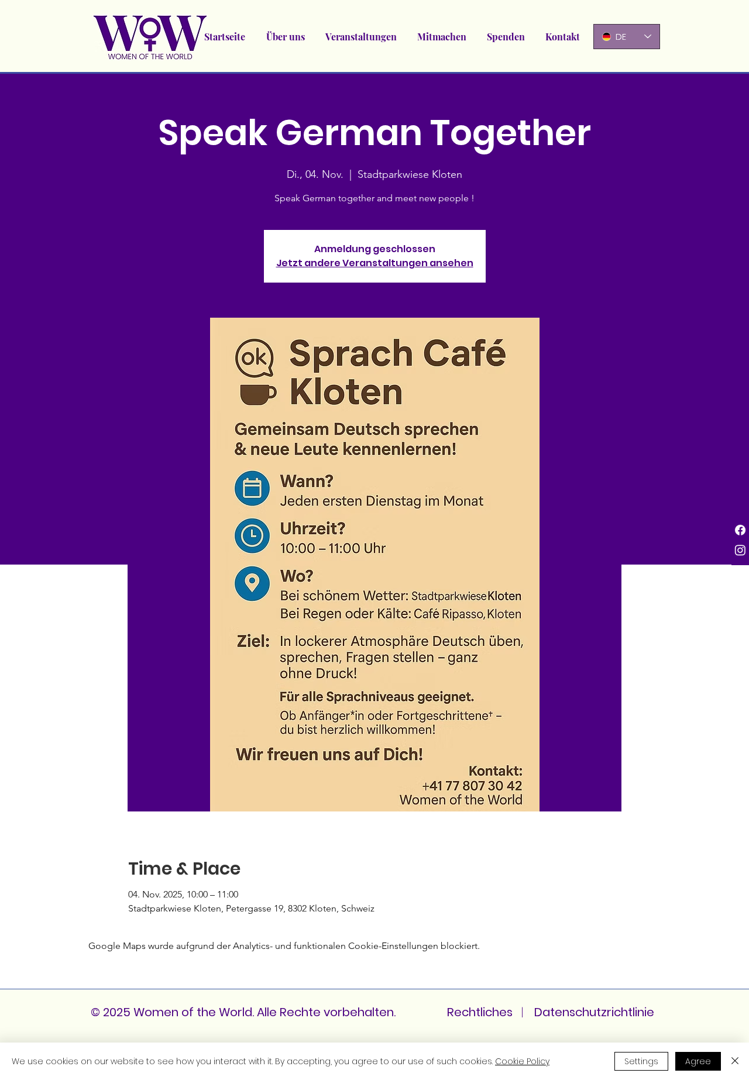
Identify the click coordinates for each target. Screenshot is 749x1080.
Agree (698, 1061)
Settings (641, 1061)
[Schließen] (735, 1061)
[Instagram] (740, 550)
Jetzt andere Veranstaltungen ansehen (374, 263)
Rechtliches (480, 1012)
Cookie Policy (522, 1061)
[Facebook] (740, 530)
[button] (361, 37)
